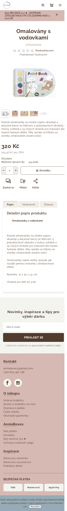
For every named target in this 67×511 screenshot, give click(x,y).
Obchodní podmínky (16, 415)
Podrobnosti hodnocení (33, 54)
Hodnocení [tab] (29, 204)
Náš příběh (10, 431)
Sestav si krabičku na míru (19, 404)
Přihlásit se (33, 337)
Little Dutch (34, 45)
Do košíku (45, 170)
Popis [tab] (10, 204)
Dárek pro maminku (15, 458)
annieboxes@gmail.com (18, 368)
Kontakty (9, 435)
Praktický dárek (13, 465)
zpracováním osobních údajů (46, 345)
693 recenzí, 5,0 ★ (14, 438)
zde (25, 506)
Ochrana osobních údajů (18, 442)
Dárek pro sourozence (17, 462)
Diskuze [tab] (48, 204)
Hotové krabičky (13, 400)
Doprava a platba (14, 408)
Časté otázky (11, 411)
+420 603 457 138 (13, 372)
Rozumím (35, 506)
